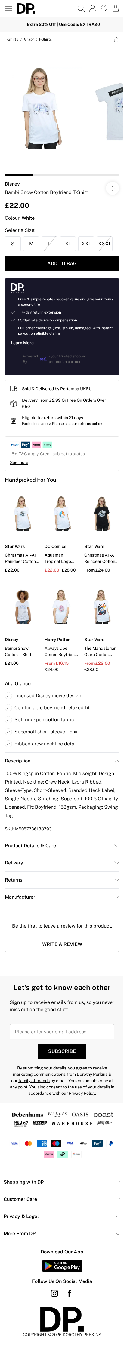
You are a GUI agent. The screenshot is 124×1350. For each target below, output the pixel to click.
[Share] (116, 39)
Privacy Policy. (82, 1093)
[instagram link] (54, 1293)
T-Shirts (11, 39)
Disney (12, 184)
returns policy (90, 424)
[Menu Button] (8, 8)
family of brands (34, 1080)
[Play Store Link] (62, 1266)
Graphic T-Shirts (38, 39)
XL (68, 244)
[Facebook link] (69, 1293)
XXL (86, 244)
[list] (62, 111)
